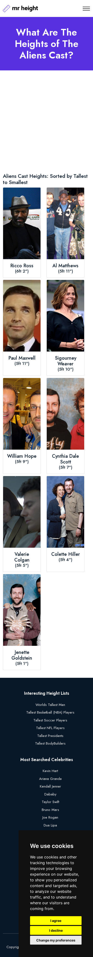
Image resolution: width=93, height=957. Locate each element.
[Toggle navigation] (86, 8)
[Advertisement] (46, 122)
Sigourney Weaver (65, 361)
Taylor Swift (50, 802)
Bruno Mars (50, 809)
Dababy (50, 794)
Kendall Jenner (50, 786)
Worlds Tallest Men (50, 704)
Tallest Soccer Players (50, 720)
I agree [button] (55, 921)
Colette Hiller (65, 554)
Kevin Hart (50, 770)
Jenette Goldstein (21, 655)
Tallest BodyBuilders (50, 743)
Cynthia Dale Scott (65, 459)
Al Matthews (65, 266)
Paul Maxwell (22, 358)
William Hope (21, 456)
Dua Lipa (50, 825)
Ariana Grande (50, 778)
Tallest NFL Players (50, 728)
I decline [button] (56, 930)
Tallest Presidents (50, 735)
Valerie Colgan (22, 557)
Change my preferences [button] (55, 940)
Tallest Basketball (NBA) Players (50, 712)
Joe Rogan (50, 817)
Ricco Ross (21, 266)
